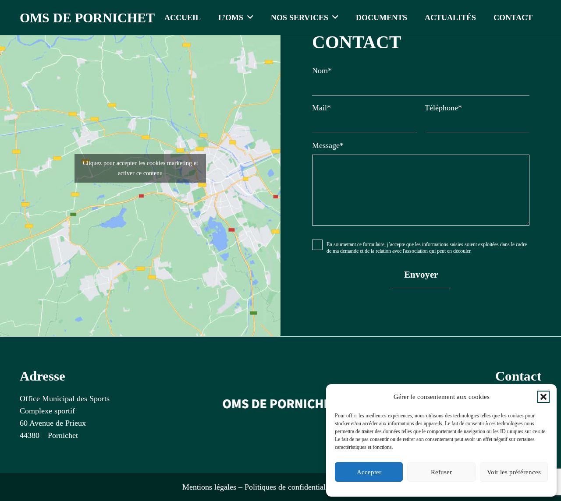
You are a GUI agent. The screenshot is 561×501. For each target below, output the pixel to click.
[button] (543, 396)
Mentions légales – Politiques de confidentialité (258, 487)
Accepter (369, 472)
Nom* (322, 70)
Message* (328, 145)
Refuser (441, 472)
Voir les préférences (514, 472)
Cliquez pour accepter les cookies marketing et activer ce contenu (140, 168)
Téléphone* (443, 107)
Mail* (321, 107)
